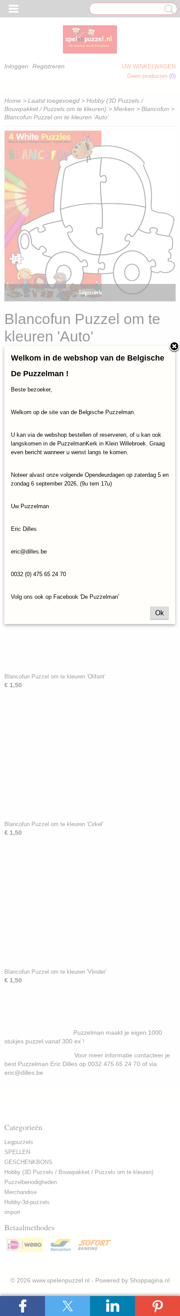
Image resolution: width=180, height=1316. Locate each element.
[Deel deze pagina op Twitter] (67, 1306)
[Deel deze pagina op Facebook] (22, 1306)
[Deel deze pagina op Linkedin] (112, 1306)
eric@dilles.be (29, 551)
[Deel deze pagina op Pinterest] (157, 1306)
